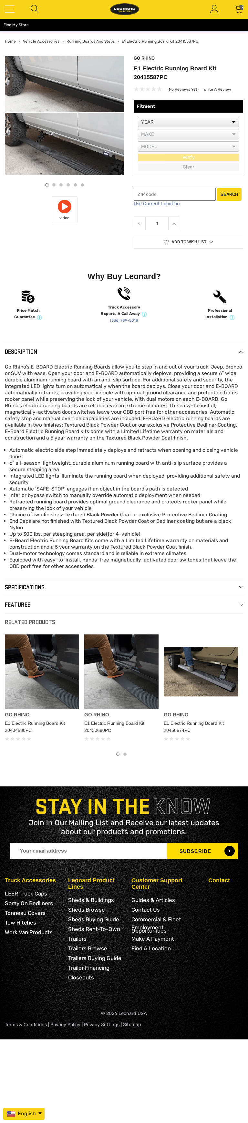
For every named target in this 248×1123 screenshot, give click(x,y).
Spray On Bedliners (29, 903)
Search (229, 194)
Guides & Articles (153, 900)
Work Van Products (29, 932)
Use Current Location (157, 204)
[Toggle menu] (10, 9)
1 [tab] (46, 185)
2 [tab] (54, 185)
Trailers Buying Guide (94, 958)
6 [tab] (82, 185)
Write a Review (217, 89)
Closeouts (81, 977)
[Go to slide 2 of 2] (125, 754)
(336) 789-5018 (124, 320)
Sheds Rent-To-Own (94, 929)
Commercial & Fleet (156, 919)
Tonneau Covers (25, 913)
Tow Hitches (20, 922)
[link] (42, 671)
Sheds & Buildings (91, 900)
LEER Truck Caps (26, 893)
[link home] (124, 9)
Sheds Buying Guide (93, 919)
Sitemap (132, 1024)
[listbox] (188, 122)
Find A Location (151, 948)
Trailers (77, 938)
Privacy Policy (65, 1024)
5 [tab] (75, 185)
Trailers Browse (87, 948)
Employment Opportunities (149, 929)
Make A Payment (152, 938)
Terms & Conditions (26, 1024)
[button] (188, 242)
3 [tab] (61, 185)
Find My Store (16, 25)
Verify (188, 157)
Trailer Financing (88, 967)
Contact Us (145, 909)
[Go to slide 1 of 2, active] (117, 754)
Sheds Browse (86, 909)
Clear (188, 167)
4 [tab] (68, 185)
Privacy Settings (101, 1024)
